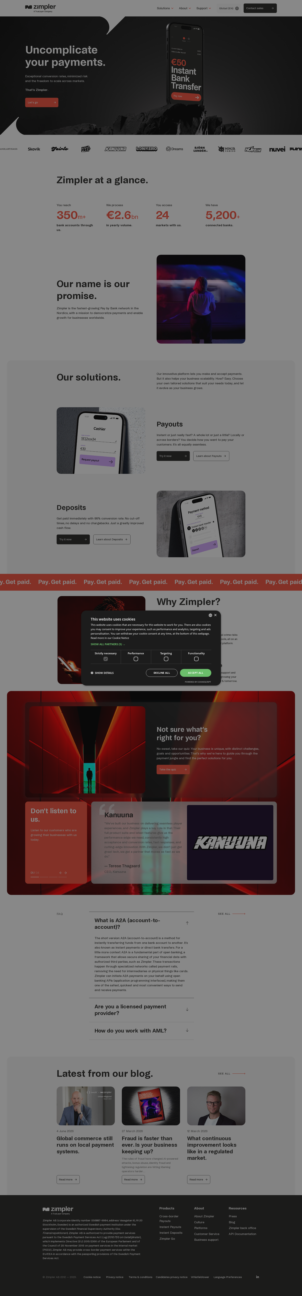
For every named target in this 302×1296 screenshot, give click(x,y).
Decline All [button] (162, 672)
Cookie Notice (120, 637)
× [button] (215, 615)
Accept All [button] (195, 672)
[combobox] (210, 615)
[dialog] (151, 648)
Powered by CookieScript (198, 681)
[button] (151, 644)
